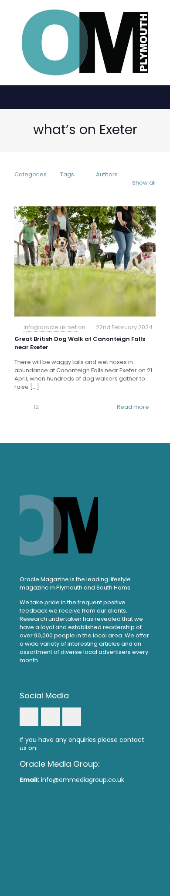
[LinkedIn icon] (85, 865)
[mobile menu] (158, 17)
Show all (144, 183)
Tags (67, 174)
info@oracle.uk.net (50, 327)
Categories (30, 174)
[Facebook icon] (73, 865)
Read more (133, 407)
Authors (107, 174)
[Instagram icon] (97, 865)
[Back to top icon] (85, 846)
